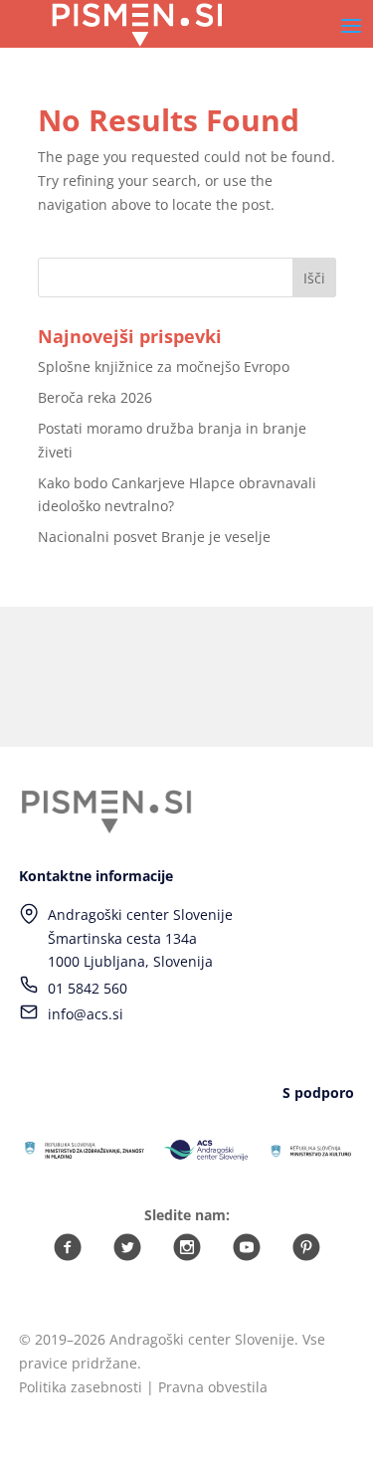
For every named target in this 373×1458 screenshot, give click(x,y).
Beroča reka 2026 (95, 397)
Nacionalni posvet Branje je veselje (154, 536)
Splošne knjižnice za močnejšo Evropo (163, 366)
